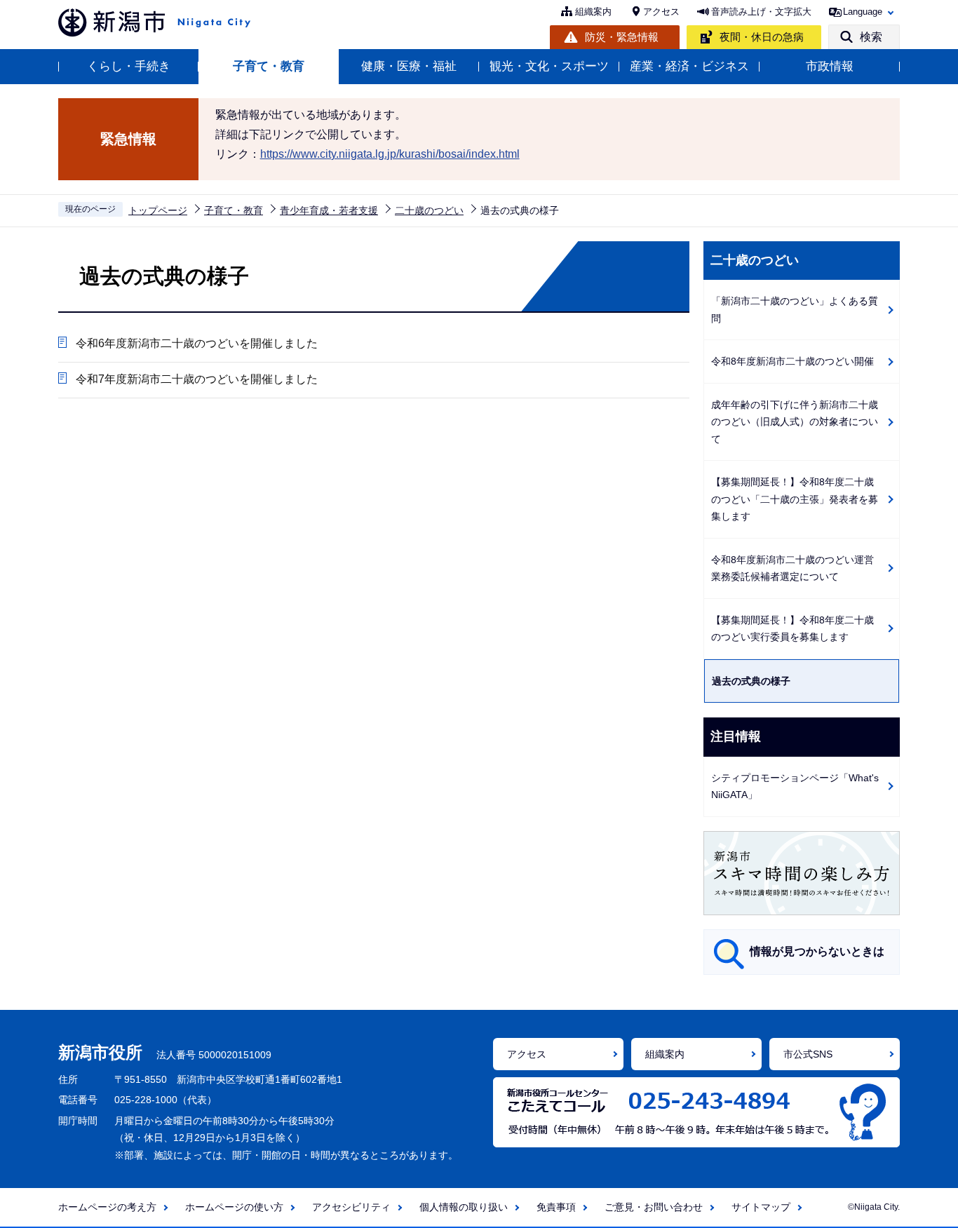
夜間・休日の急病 (762, 37)
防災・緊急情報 (622, 37)
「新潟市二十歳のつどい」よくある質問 (794, 309)
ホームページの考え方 (107, 1207)
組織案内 (593, 11)
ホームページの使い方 (234, 1207)
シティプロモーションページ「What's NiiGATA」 (795, 786)
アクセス (661, 11)
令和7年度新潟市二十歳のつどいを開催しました (197, 379)
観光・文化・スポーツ (549, 66)
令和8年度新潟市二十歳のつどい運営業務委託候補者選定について (792, 568)
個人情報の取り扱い (463, 1207)
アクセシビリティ (351, 1207)
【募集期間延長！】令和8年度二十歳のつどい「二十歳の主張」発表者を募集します (794, 499)
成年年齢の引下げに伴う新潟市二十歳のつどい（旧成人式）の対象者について (794, 422)
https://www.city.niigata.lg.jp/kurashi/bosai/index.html (390, 154)
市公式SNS (807, 1054)
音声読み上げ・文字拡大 (761, 11)
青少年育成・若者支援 (329, 210)
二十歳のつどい (429, 210)
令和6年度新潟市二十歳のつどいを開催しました (197, 343)
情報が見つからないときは (817, 951)
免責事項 (556, 1207)
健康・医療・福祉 (409, 66)
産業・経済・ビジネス (689, 66)
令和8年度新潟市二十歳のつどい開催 (792, 361)
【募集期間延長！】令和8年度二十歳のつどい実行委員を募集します (792, 628)
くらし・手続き (128, 66)
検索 (871, 37)
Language (862, 11)
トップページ (157, 210)
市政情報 (830, 66)
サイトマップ (760, 1207)
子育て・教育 (268, 66)
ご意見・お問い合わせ (654, 1207)
